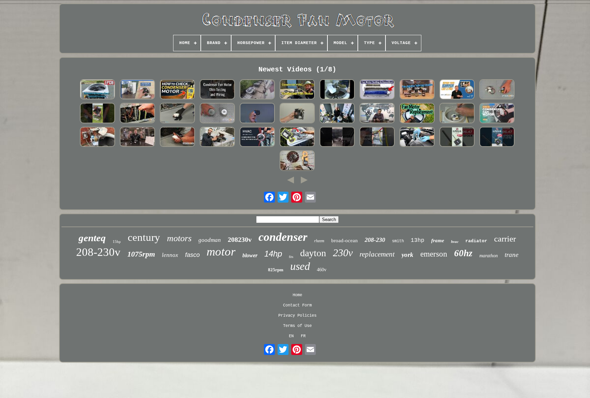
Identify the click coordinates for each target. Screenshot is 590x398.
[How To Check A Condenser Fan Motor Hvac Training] (217, 137)
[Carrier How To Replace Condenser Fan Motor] (257, 90)
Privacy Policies (297, 315)
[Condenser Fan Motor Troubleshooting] (257, 137)
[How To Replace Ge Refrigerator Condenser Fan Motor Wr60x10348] (457, 90)
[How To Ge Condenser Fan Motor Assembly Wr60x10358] (137, 113)
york (407, 254)
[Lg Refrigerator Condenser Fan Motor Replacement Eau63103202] (257, 113)
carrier (505, 238)
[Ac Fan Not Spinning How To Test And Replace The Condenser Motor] (337, 90)
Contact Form (297, 305)
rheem (319, 240)
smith (398, 241)
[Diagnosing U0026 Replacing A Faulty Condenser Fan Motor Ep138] (97, 90)
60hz (463, 253)
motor (221, 251)
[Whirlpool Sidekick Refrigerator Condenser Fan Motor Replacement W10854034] (177, 113)
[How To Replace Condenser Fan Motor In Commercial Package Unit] (297, 90)
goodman (209, 240)
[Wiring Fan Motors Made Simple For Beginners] (417, 90)
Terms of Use (297, 326)
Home (297, 295)
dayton (313, 253)
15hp (117, 241)
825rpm (275, 269)
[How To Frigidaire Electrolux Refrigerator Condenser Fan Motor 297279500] (177, 137)
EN (291, 336)
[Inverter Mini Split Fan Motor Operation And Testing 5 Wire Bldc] (377, 90)
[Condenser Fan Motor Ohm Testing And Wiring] (217, 90)
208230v (240, 239)
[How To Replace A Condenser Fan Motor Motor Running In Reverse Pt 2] (417, 113)
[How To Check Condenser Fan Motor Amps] (177, 90)
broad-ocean (344, 240)
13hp (417, 240)
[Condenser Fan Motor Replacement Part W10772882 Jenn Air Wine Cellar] (297, 113)
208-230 (375, 239)
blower (249, 255)
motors (179, 238)
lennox (170, 255)
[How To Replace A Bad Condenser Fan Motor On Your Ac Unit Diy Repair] (297, 137)
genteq (92, 237)
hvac (455, 241)
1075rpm (141, 254)
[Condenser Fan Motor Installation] (97, 113)
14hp (273, 253)
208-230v (98, 252)
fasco (192, 254)
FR (303, 336)
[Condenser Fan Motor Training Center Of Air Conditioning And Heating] (137, 137)
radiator (476, 241)
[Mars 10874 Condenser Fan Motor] (337, 113)
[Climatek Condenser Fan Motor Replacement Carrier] (97, 137)
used (300, 266)
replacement (377, 254)
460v (321, 269)
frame (437, 240)
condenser (282, 237)
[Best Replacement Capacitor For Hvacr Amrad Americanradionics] (377, 137)
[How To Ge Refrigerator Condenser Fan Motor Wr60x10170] (497, 90)
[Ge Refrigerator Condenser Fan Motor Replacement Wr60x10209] (457, 113)
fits (291, 257)
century (144, 237)
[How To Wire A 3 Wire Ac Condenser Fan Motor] (377, 113)
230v (343, 252)
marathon (488, 255)
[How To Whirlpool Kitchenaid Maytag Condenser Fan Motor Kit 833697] (217, 113)
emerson (433, 254)
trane (511, 254)
